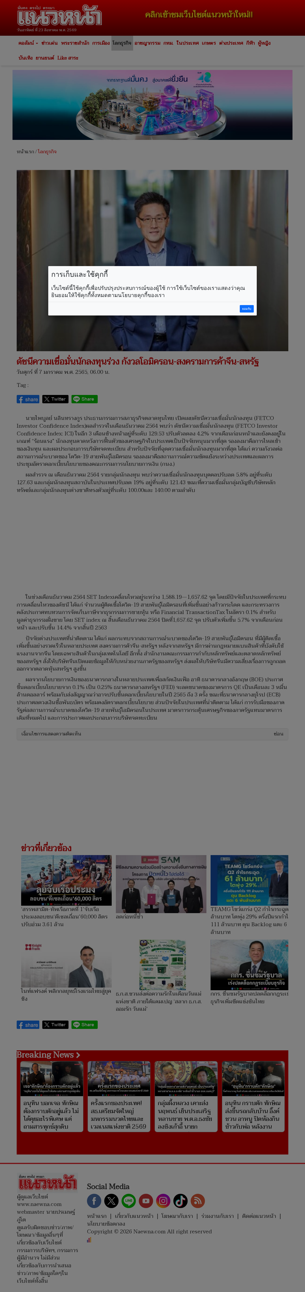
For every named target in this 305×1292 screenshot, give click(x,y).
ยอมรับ (246, 308)
